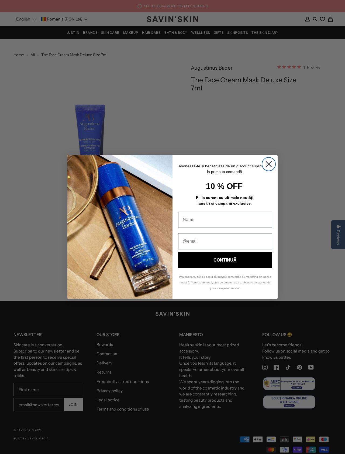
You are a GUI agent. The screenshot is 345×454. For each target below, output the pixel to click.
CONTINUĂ (225, 260)
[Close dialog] (268, 164)
